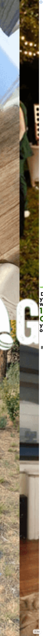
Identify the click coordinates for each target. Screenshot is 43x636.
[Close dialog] (41, 2)
